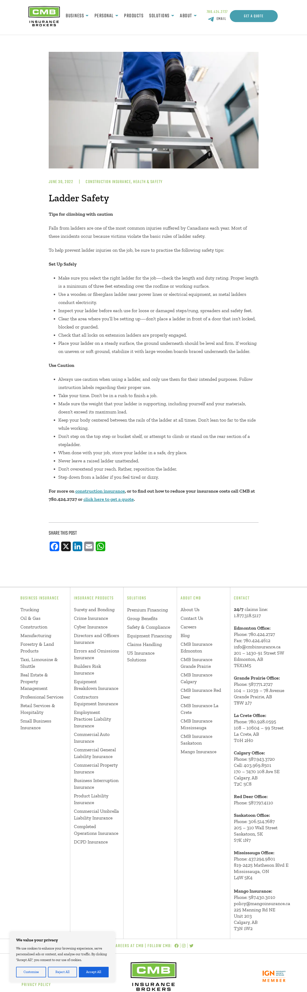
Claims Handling (144, 644)
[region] (62, 957)
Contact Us (192, 618)
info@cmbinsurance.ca (257, 647)
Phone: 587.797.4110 (253, 803)
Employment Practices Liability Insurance (92, 719)
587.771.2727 (260, 684)
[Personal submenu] (116, 16)
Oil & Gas (30, 618)
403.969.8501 (257, 765)
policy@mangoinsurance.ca (262, 903)
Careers (188, 627)
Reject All (62, 972)
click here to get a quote (108, 499)
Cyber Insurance (90, 627)
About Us (190, 609)
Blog (185, 635)
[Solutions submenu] (172, 16)
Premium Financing (147, 610)
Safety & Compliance (148, 627)
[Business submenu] (87, 16)
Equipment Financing (149, 636)
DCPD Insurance (91, 842)
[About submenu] (195, 16)
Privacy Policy (36, 984)
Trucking (29, 609)
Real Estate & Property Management (34, 681)
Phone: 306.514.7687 (254, 821)
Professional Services (42, 697)
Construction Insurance (108, 182)
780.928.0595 (262, 721)
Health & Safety (148, 182)
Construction (33, 627)
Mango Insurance (198, 751)
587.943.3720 (261, 759)
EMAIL (221, 19)
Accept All (93, 972)
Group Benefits (142, 618)
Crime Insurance (91, 618)
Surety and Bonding (94, 609)
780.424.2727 (217, 12)
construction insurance (100, 491)
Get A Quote (254, 16)
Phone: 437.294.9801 (254, 859)
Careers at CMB (128, 946)
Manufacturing (35, 635)
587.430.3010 (261, 897)
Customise (31, 972)
